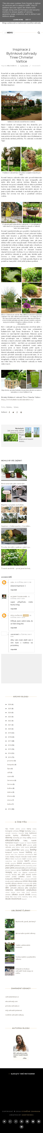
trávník (17, 878)
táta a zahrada (25, 879)
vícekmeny (26, 883)
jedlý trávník (25, 847)
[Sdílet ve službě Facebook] (9, 412)
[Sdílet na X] (13, 412)
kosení (21, 852)
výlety (16, 407)
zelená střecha (10, 892)
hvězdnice (12, 845)
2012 (10, 809)
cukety (34, 835)
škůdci (8, 898)
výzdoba (12, 885)
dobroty (8, 837)
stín (19, 874)
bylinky (9, 407)
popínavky (29, 865)
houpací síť (22, 843)
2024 (10, 712)
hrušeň (34, 843)
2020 (10, 729)
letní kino (14, 854)
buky (26, 833)
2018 (10, 737)
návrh (26, 861)
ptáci (7, 867)
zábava (15, 894)
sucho (34, 874)
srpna (9, 776)
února (9, 800)
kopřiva (15, 852)
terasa (34, 877)
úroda (27, 894)
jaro (24, 845)
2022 (10, 721)
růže (19, 872)
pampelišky (27, 863)
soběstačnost (32, 872)
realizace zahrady (29, 870)
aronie (23, 829)
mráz (12, 859)
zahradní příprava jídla (19, 888)
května (10, 788)
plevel (7, 865)
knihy (33, 849)
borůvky (28, 831)
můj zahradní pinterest (13, 1010)
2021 (10, 725)
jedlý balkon (16, 847)
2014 (10, 753)
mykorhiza (8, 861)
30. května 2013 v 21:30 (21, 616)
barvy (29, 829)
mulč (24, 859)
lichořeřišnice (29, 854)
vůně (23, 885)
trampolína (9, 879)
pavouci (34, 863)
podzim (17, 865)
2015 (10, 749)
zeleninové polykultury (26, 890)
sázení (28, 877)
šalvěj (30, 897)
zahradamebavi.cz (12, 997)
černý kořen (17, 897)
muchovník (18, 859)
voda (34, 881)
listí (35, 854)
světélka (21, 877)
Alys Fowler (9, 829)
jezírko (15, 849)
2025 (10, 708)
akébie (18, 829)
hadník (33, 840)
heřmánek (9, 843)
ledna (9, 804)
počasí (34, 865)
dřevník (34, 838)
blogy (21, 831)
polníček (22, 865)
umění (12, 881)
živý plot (24, 899)
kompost (8, 852)
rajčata (18, 870)
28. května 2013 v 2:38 (23, 582)
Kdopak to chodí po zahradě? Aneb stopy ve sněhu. (24, 971)
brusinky (21, 833)
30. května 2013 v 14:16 (20, 597)
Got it (28, 20)
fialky (25, 840)
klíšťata (27, 850)
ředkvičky (25, 897)
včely (19, 885)
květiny (29, 852)
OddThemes (28, 1115)
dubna (9, 792)
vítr (31, 883)
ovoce (19, 863)
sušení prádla (10, 877)
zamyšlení (32, 888)
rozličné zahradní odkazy (14, 1015)
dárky (29, 838)
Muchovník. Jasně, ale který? (26, 921)
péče (12, 867)
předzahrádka (20, 868)
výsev (6, 885)
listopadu (10, 764)
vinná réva (27, 881)
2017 (10, 741)
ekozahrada (12, 840)
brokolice (14, 833)
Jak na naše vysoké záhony (25, 933)
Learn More (18, 20)
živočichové (16, 898)
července (10, 780)
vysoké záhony (11, 883)
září (8, 772)
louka (7, 857)
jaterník (29, 845)
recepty (8, 872)
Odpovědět (14, 590)
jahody (19, 845)
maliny (12, 857)
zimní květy (21, 892)
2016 (10, 745)
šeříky (34, 897)
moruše (24, 857)
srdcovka (8, 874)
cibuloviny (25, 835)
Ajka (12, 582)
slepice (24, 872)
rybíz (15, 872)
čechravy (33, 894)
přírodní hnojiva (31, 868)
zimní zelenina (31, 892)
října (9, 768)
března (10, 796)
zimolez (8, 894)
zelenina (9, 890)
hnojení (16, 843)
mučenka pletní (31, 859)
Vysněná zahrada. (31, 1111)
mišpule (18, 857)
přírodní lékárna (10, 870)
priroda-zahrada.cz (12, 1006)
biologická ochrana (12, 831)
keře (22, 850)
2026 (10, 704)
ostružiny (13, 863)
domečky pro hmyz (20, 838)
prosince (10, 761)
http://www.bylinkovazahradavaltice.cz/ (17, 400)
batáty (34, 829)
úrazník (21, 894)
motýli (29, 857)
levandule (21, 854)
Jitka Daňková (16, 615)
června (10, 784)
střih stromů (26, 874)
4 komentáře (36, 66)
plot (12, 865)
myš (14, 861)
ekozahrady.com (11, 1001)
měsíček (20, 861)
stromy (14, 874)
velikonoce (18, 881)
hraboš (29, 843)
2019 (10, 733)
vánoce (19, 883)
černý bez (9, 897)
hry (6, 845)
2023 (10, 717)
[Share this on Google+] (17, 412)
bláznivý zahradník (19, 596)
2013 (10, 757)
